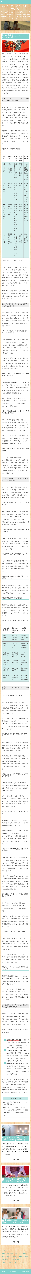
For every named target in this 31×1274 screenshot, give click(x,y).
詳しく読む (16, 1159)
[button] (15, 2)
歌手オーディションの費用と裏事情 (11, 1259)
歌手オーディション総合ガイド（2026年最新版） (14, 1253)
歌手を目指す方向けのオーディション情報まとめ (15, 1103)
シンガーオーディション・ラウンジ (15, 7)
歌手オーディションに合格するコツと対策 (13, 1262)
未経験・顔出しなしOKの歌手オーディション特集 (15, 1256)
